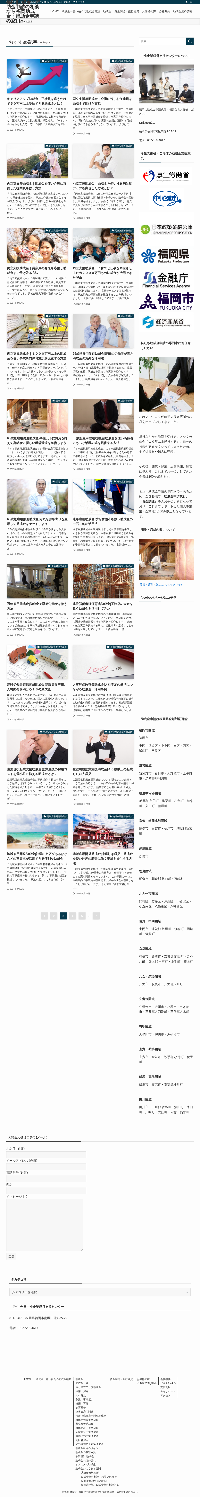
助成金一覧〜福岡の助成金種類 (53, 1379)
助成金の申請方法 (85, 1452)
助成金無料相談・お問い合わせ (99, 1476)
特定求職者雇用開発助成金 (91, 1415)
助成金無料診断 (90, 1472)
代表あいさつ (168, 1383)
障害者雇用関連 (84, 1411)
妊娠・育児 (82, 1403)
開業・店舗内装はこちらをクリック (161, 584)
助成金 (79, 1379)
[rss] (186, 2)
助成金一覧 (82, 1383)
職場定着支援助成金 (87, 1427)
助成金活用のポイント (88, 1448)
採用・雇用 (82, 1391)
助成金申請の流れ (85, 1460)
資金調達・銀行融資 (121, 1379)
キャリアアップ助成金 (88, 1387)
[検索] (191, 2)
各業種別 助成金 (84, 1456)
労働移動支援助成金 (87, 1436)
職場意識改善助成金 (87, 1419)
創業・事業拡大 (84, 1399)
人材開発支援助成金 (87, 1432)
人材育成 (81, 1395)
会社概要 (165, 1379)
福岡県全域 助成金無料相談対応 (100, 1484)
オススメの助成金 (85, 1464)
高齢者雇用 (82, 1440)
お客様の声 (143, 1379)
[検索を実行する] (190, 41)
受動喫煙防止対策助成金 (90, 1444)
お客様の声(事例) (146, 1383)
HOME (28, 1379)
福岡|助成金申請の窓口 (94, 1480)
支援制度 (165, 1387)
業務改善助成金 (84, 1423)
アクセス (165, 1395)
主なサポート (168, 1391)
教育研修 (81, 1407)
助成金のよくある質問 (88, 1468)
